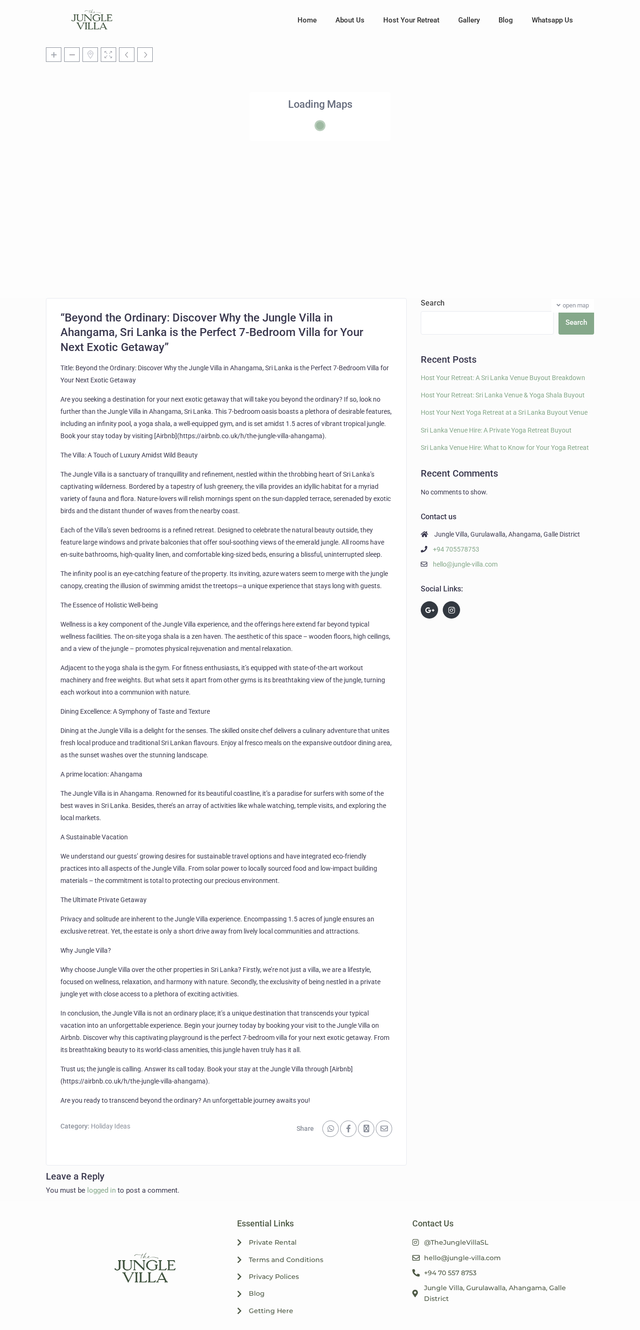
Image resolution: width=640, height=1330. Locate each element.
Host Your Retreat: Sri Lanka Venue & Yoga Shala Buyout (503, 395)
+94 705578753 (456, 549)
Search (433, 303)
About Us (350, 20)
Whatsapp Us (552, 20)
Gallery (469, 20)
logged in (101, 1190)
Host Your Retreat (411, 20)
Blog (506, 20)
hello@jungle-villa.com (465, 564)
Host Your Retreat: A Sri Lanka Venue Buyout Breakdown (503, 377)
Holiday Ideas (110, 1126)
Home (307, 20)
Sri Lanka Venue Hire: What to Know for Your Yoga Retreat (505, 447)
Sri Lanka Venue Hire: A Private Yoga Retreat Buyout (496, 430)
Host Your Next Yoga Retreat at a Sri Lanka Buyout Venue (504, 412)
